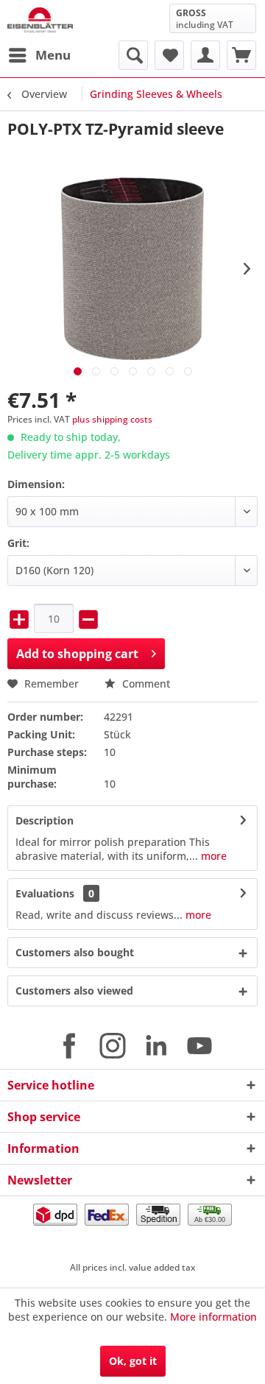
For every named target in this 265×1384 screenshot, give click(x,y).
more (212, 856)
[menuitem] (39, 55)
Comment (144, 684)
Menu (53, 54)
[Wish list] (169, 55)
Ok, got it (133, 1361)
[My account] (205, 55)
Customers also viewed (74, 991)
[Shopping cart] (241, 55)
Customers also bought (74, 952)
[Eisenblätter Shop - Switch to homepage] (40, 20)
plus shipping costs (112, 419)
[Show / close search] (133, 55)
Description (44, 820)
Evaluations (44, 893)
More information (213, 1317)
